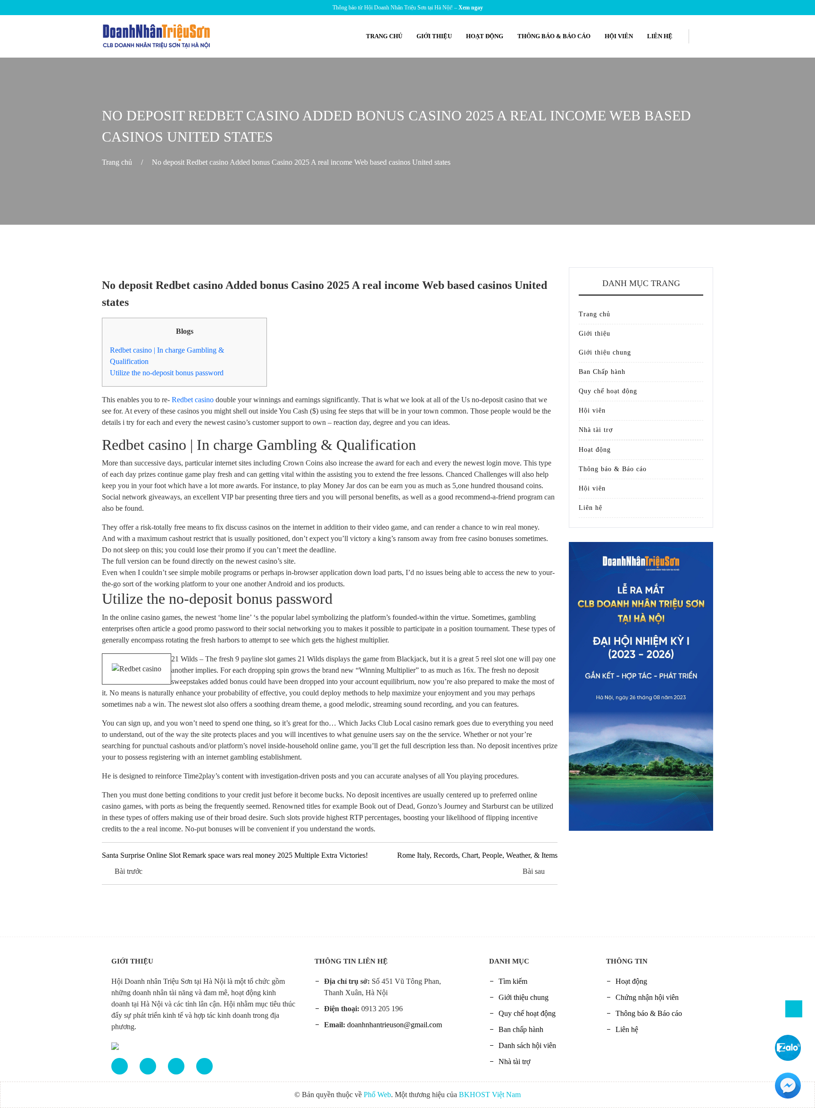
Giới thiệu (434, 36)
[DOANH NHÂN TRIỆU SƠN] (157, 36)
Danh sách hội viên (527, 1045)
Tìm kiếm (513, 981)
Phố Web (377, 1095)
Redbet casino (193, 400)
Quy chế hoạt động (608, 391)
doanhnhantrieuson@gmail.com (394, 1025)
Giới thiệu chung (605, 352)
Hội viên (619, 36)
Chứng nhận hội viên (647, 997)
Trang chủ (384, 36)
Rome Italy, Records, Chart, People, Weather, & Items (477, 855)
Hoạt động (484, 36)
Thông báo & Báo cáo (553, 36)
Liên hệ (660, 36)
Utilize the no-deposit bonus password (167, 373)
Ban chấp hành (521, 1029)
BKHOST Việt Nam (490, 1095)
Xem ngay (470, 7)
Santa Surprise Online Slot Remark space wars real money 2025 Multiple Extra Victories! (235, 855)
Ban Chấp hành (602, 371)
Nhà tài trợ (596, 429)
